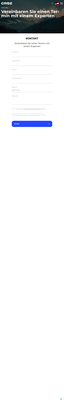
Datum (14, 87)
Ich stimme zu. (30, 109)
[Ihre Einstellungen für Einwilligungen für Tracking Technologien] (61, 399)
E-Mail (14, 69)
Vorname (15, 52)
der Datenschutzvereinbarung (33, 109)
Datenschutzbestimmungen (19, 115)
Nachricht (15, 96)
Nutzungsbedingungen (34, 115)
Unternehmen (17, 78)
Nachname (15, 61)
